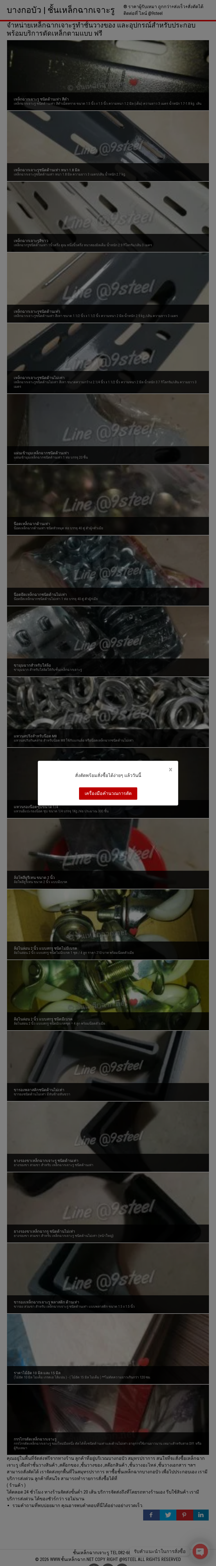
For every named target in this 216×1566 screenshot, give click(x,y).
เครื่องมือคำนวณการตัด (108, 793)
